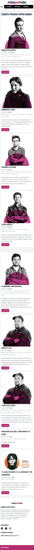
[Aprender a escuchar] (17, 150)
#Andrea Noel (23, 352)
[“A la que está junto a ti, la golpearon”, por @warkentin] (17, 460)
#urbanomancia (23, 114)
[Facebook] (2, 528)
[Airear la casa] (17, 331)
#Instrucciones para (26, 54)
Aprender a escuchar (8, 167)
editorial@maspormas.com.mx (10, 535)
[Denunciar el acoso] (17, 92)
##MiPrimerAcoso (10, 114)
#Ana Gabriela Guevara (17, 54)
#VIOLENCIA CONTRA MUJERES (13, 56)
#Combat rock (29, 352)
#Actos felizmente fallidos (20, 171)
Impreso (26, 6)
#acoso (10, 54)
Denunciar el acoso (8, 109)
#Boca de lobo (26, 229)
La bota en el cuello (8, 405)
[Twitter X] (6, 528)
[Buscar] (32, 2)
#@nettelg (3, 114)
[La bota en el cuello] (17, 388)
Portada (17, 6)
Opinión (12, 52)
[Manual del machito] (17, 33)
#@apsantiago (4, 229)
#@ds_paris (3, 171)
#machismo (3, 56)
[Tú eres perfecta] (17, 207)
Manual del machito (8, 50)
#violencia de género (14, 174)
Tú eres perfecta (7, 224)
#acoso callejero (19, 229)
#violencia (9, 439)
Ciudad (10, 436)
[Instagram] (10, 528)
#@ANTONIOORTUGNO (6, 352)
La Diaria (9, 6)
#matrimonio (4, 439)
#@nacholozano (4, 54)
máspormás (5, 547)
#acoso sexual (17, 114)
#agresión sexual (17, 291)
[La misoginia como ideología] (17, 269)
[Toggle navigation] (2, 7)
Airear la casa (6, 348)
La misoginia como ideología (11, 286)
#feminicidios (24, 291)
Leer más (5, 72)
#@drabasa (3, 291)
